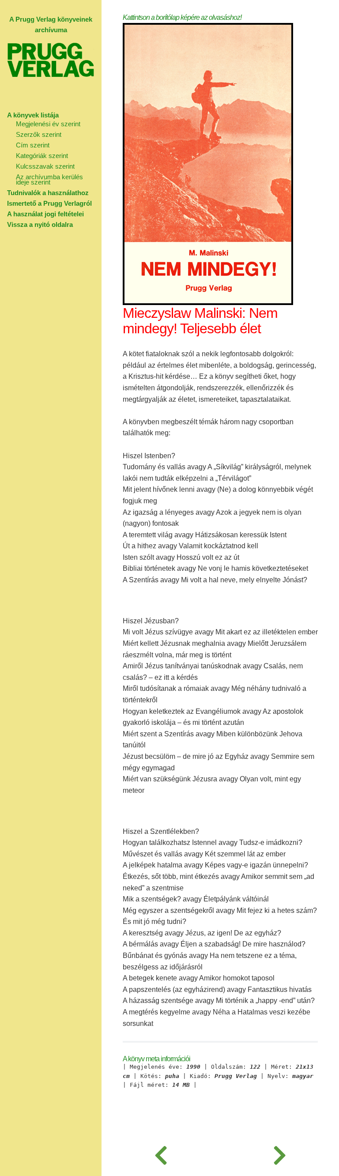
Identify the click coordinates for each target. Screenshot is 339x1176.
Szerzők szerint (38, 134)
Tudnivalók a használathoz (48, 192)
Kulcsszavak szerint (45, 166)
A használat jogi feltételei (45, 214)
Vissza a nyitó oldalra (40, 224)
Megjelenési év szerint (48, 124)
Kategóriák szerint (42, 155)
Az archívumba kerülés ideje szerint (49, 179)
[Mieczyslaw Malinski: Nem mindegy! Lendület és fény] (161, 1154)
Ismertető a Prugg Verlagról (49, 203)
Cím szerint (32, 145)
